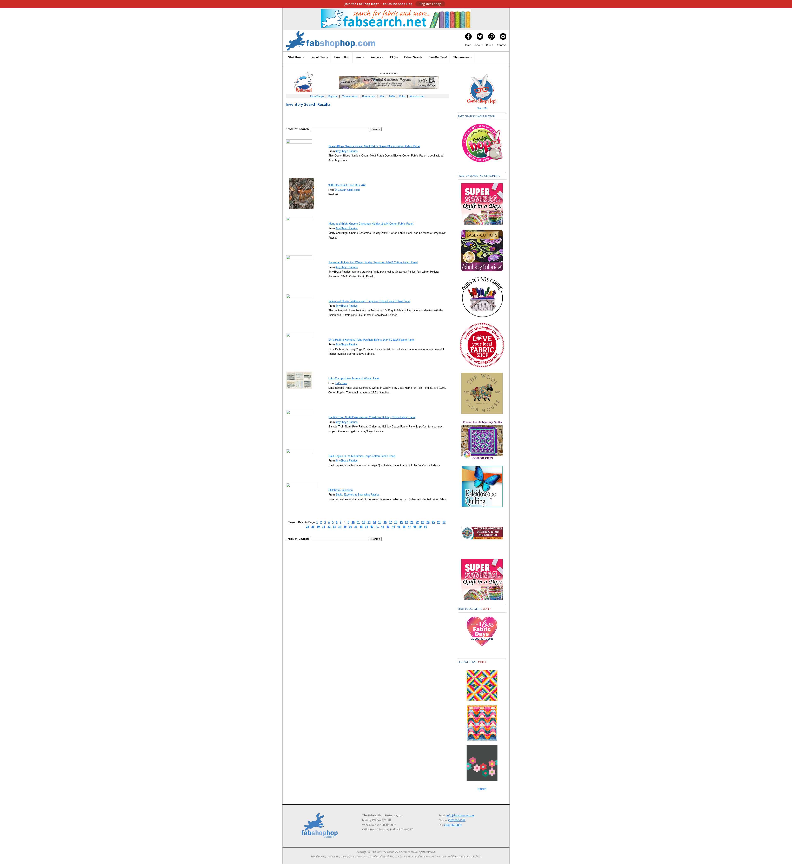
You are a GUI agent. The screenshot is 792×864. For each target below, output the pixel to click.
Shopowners (461, 57)
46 (404, 526)
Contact (501, 45)
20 (406, 522)
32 (329, 526)
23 (422, 522)
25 (433, 522)
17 (390, 522)
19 (401, 522)
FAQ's (394, 57)
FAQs (392, 96)
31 (323, 526)
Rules (489, 45)
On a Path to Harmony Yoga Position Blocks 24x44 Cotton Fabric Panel (371, 339)
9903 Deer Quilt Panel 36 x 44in (347, 185)
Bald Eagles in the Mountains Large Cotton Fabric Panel (362, 456)
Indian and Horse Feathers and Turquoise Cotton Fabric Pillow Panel (369, 301)
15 (379, 522)
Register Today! (430, 4)
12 (363, 522)
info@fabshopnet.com (461, 815)
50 (425, 526)
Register (332, 96)
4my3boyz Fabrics (347, 151)
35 (345, 526)
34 (339, 526)
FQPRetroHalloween (341, 490)
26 (438, 522)
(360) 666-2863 (453, 825)
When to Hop (417, 96)
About (478, 45)
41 (377, 526)
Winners (376, 57)
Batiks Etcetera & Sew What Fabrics (358, 494)
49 (420, 526)
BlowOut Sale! (438, 57)
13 (369, 522)
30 (318, 526)
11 (358, 522)
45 (398, 526)
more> (487, 609)
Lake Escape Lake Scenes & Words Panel (353, 378)
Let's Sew (341, 383)
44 (393, 526)
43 (388, 526)
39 (366, 526)
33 (334, 526)
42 (382, 526)
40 (371, 526)
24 (428, 522)
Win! (359, 57)
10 (353, 522)
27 (444, 522)
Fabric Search (413, 57)
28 (307, 526)
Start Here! (295, 57)
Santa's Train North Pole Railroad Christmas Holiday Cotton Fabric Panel (372, 417)
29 (312, 526)
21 (411, 522)
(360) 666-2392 (457, 820)
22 (417, 522)
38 (361, 526)
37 (355, 526)
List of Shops (319, 57)
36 (350, 526)
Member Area (349, 96)
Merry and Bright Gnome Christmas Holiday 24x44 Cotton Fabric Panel (371, 223)
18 (395, 522)
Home (467, 45)
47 (409, 526)
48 (414, 526)
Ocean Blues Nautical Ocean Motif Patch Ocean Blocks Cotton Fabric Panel (374, 146)
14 (374, 522)
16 (385, 522)
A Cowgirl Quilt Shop (347, 189)
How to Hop (341, 57)
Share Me (482, 107)
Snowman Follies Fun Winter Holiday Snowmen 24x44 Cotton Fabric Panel (373, 262)
